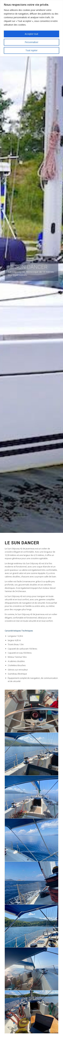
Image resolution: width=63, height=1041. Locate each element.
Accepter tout (31, 33)
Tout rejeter (31, 50)
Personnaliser (31, 42)
